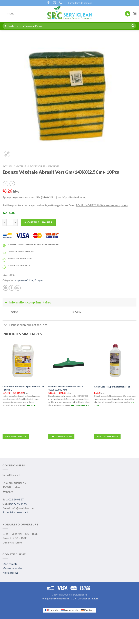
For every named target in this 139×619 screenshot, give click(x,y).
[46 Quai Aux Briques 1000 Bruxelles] (48, 3)
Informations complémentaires (30, 302)
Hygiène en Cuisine (24, 280)
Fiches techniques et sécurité (28, 325)
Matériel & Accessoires (30, 166)
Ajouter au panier (38, 222)
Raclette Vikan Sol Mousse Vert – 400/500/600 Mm (65, 388)
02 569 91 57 (16, 499)
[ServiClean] (69, 14)
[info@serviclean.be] (55, 3)
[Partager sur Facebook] (12, 288)
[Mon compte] (127, 13)
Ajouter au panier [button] (107, 436)
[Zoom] (7, 154)
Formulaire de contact (80, 2)
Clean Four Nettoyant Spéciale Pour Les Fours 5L (23, 388)
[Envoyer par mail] (18, 288)
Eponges (53, 166)
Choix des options (15, 436)
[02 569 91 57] (61, 3)
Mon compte (10, 563)
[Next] (136, 393)
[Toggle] (6, 302)
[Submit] (133, 26)
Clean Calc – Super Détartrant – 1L (112, 386)
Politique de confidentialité (55, 598)
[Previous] (2, 393)
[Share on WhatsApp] (5, 288)
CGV (73, 598)
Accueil (8, 166)
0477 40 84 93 (18, 503)
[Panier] (134, 14)
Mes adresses (10, 572)
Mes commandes (12, 568)
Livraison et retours (88, 598)
